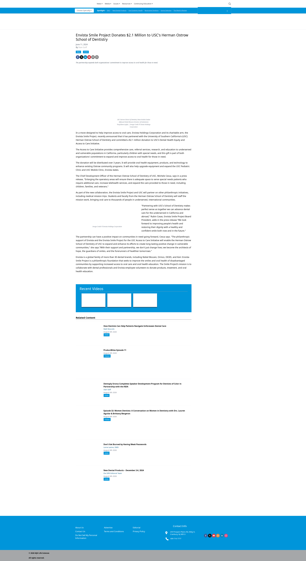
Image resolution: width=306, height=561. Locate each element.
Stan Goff (82, 47)
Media (107, 4)
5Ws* (108, 10)
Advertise (108, 527)
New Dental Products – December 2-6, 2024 (124, 470)
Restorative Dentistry (152, 10)
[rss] (218, 535)
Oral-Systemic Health (135, 10)
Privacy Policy (139, 531)
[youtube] (214, 535)
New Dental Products (119, 10)
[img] (84, 4)
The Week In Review (180, 10)
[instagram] (226, 535)
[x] (210, 535)
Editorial (136, 527)
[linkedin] (85, 57)
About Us (79, 527)
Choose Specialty (83, 10)
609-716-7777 (175, 538)
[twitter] (81, 57)
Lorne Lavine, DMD (111, 447)
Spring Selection (166, 10)
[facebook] (78, 57)
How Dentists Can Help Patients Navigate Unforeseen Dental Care (135, 326)
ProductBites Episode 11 (115, 350)
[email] (93, 57)
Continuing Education (142, 4)
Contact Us (80, 531)
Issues (116, 4)
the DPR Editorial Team (113, 473)
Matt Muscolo (109, 329)
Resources (126, 4)
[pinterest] (89, 57)
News (99, 4)
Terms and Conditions (114, 531)
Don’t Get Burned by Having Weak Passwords (125, 444)
